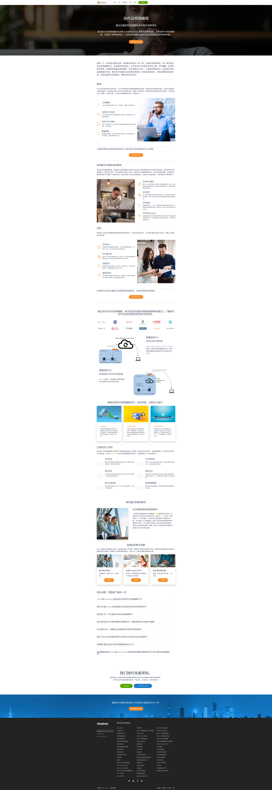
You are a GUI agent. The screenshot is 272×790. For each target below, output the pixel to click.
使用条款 (164, 788)
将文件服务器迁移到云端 (142, 760)
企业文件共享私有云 (141, 741)
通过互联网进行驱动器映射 (122, 741)
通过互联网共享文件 (121, 738)
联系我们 (126, 686)
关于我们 (169, 788)
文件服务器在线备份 (141, 773)
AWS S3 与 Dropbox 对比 (122, 765)
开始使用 (143, 2)
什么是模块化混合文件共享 (162, 770)
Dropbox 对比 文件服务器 (162, 727)
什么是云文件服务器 (161, 757)
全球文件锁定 (131, 426)
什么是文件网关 (160, 760)
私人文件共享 (120, 727)
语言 (135, 2)
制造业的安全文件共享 (122, 754)
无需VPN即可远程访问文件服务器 (144, 757)
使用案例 (125, 2)
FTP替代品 (119, 757)
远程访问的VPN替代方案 (142, 776)
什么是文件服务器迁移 (161, 754)
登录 (130, 2)
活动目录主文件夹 (140, 765)
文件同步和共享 (120, 749)
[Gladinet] (102, 2)
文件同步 (112, 453)
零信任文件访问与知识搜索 (162, 738)
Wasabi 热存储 (120, 776)
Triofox (162, 516)
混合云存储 (139, 768)
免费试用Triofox (136, 41)
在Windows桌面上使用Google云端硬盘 (145, 730)
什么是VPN (159, 765)
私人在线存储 (140, 749)
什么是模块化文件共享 (161, 768)
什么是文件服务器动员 (161, 752)
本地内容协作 (140, 746)
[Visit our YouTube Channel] (133, 781)
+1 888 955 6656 (143, 686)
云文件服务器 (159, 746)
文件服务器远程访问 (121, 736)
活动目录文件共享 (121, 733)
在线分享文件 (140, 762)
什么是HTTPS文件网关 (161, 762)
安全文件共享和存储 (141, 770)
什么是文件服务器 (160, 749)
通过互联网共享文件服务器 (122, 746)
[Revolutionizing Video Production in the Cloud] (112, 523)
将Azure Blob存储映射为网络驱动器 (124, 770)
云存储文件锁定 (120, 744)
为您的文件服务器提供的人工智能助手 (165, 741)
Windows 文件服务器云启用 (163, 733)
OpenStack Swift (140, 733)
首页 (174, 788)
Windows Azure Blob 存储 (122, 768)
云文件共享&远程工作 (141, 754)
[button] (136, 599)
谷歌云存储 (139, 727)
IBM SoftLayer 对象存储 (142, 736)
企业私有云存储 (120, 752)
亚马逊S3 (119, 760)
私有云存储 (139, 752)
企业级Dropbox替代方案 (162, 730)
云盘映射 (103, 426)
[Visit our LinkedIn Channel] (142, 781)
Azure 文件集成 (120, 773)
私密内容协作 (140, 744)
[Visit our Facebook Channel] (137, 781)
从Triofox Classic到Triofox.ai (163, 744)
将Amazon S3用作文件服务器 (123, 762)
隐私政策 (159, 788)
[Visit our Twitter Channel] (129, 781)
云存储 (156, 514)
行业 (119, 2)
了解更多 (109, 580)
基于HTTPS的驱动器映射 (142, 738)
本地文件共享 (120, 730)
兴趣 (114, 2)
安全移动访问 (158, 426)
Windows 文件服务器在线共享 (163, 736)
